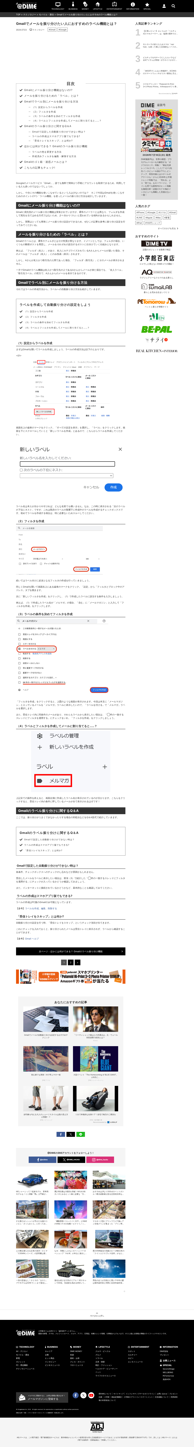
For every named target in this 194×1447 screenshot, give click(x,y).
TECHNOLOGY (26, 1347)
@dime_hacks (102, 1160)
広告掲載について (162, 1397)
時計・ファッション (103, 1365)
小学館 (106, 1397)
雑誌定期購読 (116, 1397)
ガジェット (20, 1362)
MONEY (77, 1347)
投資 (72, 1355)
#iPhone (140, 212)
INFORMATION (170, 1347)
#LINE (139, 217)
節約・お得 (74, 1358)
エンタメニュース (135, 1362)
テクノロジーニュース (25, 1369)
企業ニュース (169, 1360)
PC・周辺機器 (22, 1365)
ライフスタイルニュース (105, 1375)
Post (70, 1134)
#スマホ (162, 212)
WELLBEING (168, 1372)
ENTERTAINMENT (140, 1347)
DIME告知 (164, 1351)
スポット (131, 1351)
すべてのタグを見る (167, 228)
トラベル (99, 1358)
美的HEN (166, 1379)
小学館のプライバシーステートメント (138, 1397)
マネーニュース (76, 1365)
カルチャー (132, 1355)
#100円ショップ (152, 223)
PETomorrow (168, 1376)
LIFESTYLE (104, 1347)
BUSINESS (52, 1347)
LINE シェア (80, 1134)
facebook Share (61, 1134)
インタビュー (50, 1362)
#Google (62, 29)
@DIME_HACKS (73, 1160)
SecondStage (169, 1369)
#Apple (149, 217)
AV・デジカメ (22, 1351)
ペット (98, 1372)
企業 (47, 1355)
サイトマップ (118, 1394)
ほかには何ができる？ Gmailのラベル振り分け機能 (71, 951)
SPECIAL (167, 1365)
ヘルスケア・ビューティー (106, 1369)
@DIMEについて (105, 1394)
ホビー (130, 1358)
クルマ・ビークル (102, 1351)
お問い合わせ (162, 1394)
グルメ (98, 1355)
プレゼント (164, 1355)
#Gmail (52, 29)
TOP (18, 14)
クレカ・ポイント (77, 1362)
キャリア (48, 1351)
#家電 (167, 217)
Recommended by (100, 1122)
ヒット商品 (49, 1358)
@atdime (44, 1160)
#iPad (139, 223)
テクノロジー (29, 14)
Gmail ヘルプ (32, 938)
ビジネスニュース (52, 1365)
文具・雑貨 (100, 1362)
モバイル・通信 (46, 14)
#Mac (158, 217)
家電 (18, 1358)
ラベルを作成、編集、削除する (41, 908)
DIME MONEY (76, 1351)
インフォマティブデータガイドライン (140, 1394)
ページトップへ (97, 1316)
